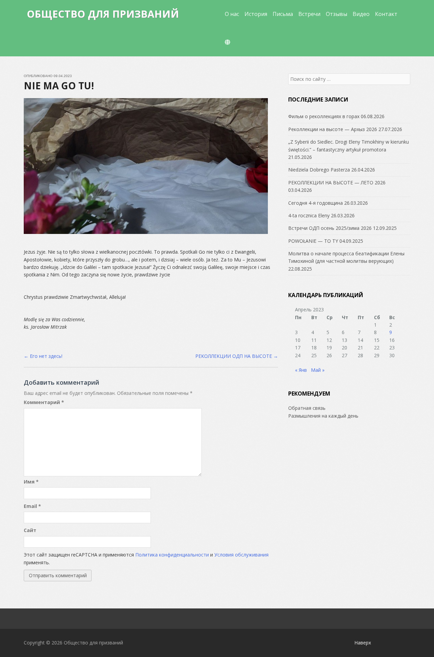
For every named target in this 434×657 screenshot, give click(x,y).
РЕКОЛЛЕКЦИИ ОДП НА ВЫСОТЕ (236, 356)
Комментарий (44, 402)
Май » (317, 370)
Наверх (362, 642)
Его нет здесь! (43, 356)
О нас (232, 14)
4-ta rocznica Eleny (309, 215)
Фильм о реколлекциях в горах (323, 116)
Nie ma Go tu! (59, 85)
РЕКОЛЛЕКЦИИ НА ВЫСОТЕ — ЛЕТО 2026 (337, 182)
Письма (283, 14)
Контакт (386, 14)
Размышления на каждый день (323, 416)
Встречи (309, 14)
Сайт (30, 530)
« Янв (301, 370)
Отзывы (336, 14)
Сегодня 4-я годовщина (315, 203)
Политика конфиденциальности (172, 554)
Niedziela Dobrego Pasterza (319, 169)
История (255, 14)
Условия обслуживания (241, 554)
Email (32, 506)
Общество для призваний (103, 13)
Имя (31, 481)
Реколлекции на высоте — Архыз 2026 (332, 129)
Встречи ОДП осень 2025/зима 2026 (330, 228)
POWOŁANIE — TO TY (313, 241)
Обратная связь (307, 408)
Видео (361, 14)
